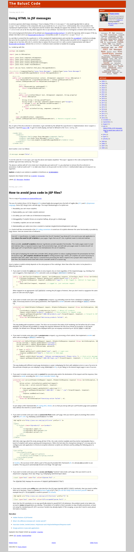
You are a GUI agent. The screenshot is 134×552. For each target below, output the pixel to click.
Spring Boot (117, 63)
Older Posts (94, 543)
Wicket (50, 406)
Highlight (102, 45)
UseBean (120, 67)
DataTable (104, 39)
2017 (103, 103)
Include (122, 45)
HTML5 (107, 45)
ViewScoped (106, 72)
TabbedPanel (116, 64)
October (105, 120)
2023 (103, 90)
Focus (113, 43)
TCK (121, 64)
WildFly (115, 73)
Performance (115, 55)
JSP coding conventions (43, 229)
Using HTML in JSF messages (30, 18)
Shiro (112, 63)
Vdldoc (118, 70)
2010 (103, 118)
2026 (103, 83)
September (106, 122)
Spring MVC (43, 406)
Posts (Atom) (22, 547)
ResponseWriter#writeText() (55, 33)
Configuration (112, 36)
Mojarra (114, 51)
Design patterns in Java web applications (26, 528)
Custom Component (113, 37)
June (104, 134)
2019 (103, 98)
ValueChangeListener (110, 71)
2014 (103, 109)
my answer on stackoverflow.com (30, 198)
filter (37, 273)
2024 (103, 88)
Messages (20, 179)
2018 (103, 100)
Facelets (17, 463)
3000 (103, 81)
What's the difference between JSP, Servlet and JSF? (29, 521)
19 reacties (41, 176)
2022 (103, 92)
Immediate (116, 45)
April (104, 136)
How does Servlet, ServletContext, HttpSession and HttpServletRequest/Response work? (42, 524)
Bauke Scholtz (114, 14)
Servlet (19, 535)
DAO (121, 37)
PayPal (111, 25)
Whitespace (109, 73)
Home (54, 543)
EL (86, 203)
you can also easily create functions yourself (72, 490)
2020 (103, 96)
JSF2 (105, 49)
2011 (103, 116)
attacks (53, 492)
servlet (62, 301)
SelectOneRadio (117, 61)
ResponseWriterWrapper (17, 44)
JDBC (111, 47)
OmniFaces (108, 53)
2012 (103, 113)
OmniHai (118, 54)
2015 (103, 107)
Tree (115, 66)
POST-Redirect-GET (117, 57)
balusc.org (120, 20)
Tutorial (120, 66)
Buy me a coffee (113, 23)
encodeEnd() (78, 38)
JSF (15, 179)
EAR (115, 40)
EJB (102, 42)
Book (101, 34)
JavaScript (105, 47)
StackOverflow (26, 535)
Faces (104, 44)
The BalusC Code (25, 3)
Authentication (119, 33)
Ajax (113, 33)
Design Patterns (112, 39)
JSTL (79, 203)
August (105, 124)
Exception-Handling (111, 42)
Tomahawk (104, 66)
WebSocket (115, 72)
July (104, 126)
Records (120, 58)
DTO (105, 40)
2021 (103, 94)
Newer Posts (13, 543)
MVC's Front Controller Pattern (45, 376)
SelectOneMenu (107, 61)
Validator (114, 69)
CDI (105, 35)
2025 (103, 85)
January (105, 139)
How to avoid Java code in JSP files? (35, 193)
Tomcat (110, 66)
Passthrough (106, 55)
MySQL (120, 51)
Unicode (104, 67)
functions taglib (45, 490)
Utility (108, 69)
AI (110, 33)
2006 (103, 148)
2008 (103, 143)
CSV (106, 37)
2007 (103, 146)
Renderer (27, 179)
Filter (109, 44)
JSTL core (22, 416)
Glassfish (118, 44)
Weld (121, 72)
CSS (102, 37)
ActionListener (104, 33)
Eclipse (120, 41)
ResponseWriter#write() (36, 35)
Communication (112, 35)
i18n (111, 45)
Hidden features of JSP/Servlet (22, 517)
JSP (39, 203)
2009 (103, 141)
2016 (103, 105)
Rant (116, 58)
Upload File (112, 67)
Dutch (111, 40)
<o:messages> (53, 172)
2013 (103, 111)
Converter (120, 36)
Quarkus (111, 58)
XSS (49, 492)
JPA (116, 47)
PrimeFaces (105, 58)
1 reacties (40, 532)
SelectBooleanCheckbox (115, 59)
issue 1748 (25, 128)
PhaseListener (106, 57)
